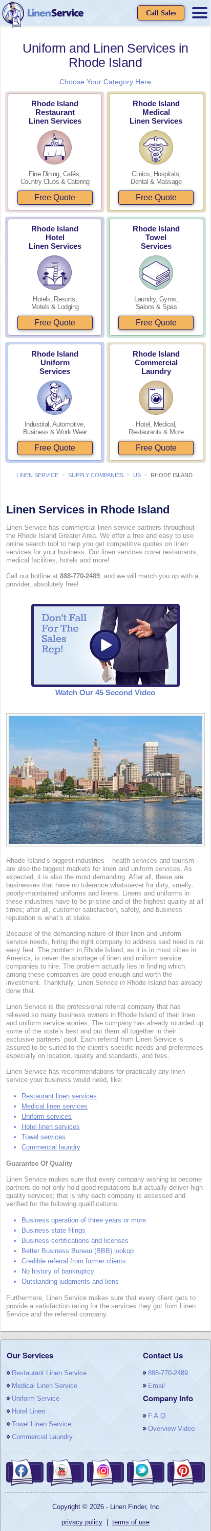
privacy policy (81, 1522)
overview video (171, 1428)
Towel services (44, 1137)
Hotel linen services (51, 1126)
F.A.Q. (157, 1416)
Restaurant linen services (59, 1096)
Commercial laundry (51, 1147)
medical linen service (44, 1385)
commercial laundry (42, 1437)
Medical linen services (55, 1106)
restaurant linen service (49, 1373)
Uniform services (47, 1116)
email (156, 1385)
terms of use (131, 1522)
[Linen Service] (42, 16)
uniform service (35, 1398)
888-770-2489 (168, 1373)
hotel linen (28, 1411)
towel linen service (41, 1424)
